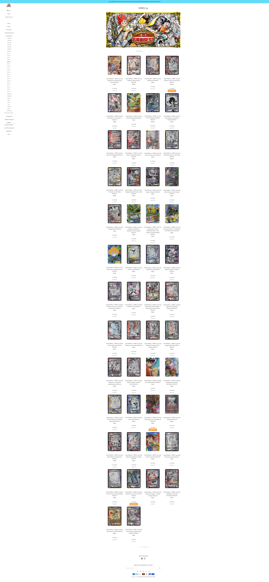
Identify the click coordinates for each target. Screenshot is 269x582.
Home (8, 23)
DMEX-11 (9, 70)
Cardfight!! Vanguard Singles (9, 123)
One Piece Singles (8, 128)
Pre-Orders (8, 29)
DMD (9, 102)
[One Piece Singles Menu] (13, 128)
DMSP (8, 106)
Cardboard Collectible (142, 576)
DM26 (8, 38)
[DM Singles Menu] (12, 36)
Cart (9, 10)
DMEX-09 (9, 74)
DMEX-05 (9, 82)
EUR (149, 571)
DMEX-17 (9, 57)
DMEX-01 (9, 91)
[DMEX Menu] (10, 51)
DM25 (8, 40)
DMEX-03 (9, 87)
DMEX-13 (9, 65)
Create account (8, 17)
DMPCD (9, 110)
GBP (140, 571)
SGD (137, 571)
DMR (9, 98)
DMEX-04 (9, 84)
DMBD (8, 94)
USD (143, 571)
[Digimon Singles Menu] (13, 120)
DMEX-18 (9, 55)
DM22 (8, 47)
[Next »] (148, 547)
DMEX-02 (9, 89)
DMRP (8, 49)
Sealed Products (9, 33)
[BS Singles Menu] (12, 116)
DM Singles (8, 36)
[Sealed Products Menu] (13, 33)
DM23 (8, 44)
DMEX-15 (9, 61)
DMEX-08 (9, 76)
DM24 (8, 42)
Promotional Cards (8, 113)
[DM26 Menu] (10, 39)
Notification (9, 131)
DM (9, 104)
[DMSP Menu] (10, 107)
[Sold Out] (114, 91)
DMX (9, 100)
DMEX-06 (9, 80)
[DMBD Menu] (11, 94)
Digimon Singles (9, 119)
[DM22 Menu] (10, 47)
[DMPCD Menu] (11, 111)
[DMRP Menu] (10, 49)
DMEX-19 (9, 53)
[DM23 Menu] (10, 45)
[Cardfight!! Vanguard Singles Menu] (14, 124)
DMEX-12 (9, 68)
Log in (8, 14)
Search (8, 26)
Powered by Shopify (151, 576)
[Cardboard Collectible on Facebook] (142, 558)
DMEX (8, 51)
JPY (146, 571)
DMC (9, 108)
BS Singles (8, 116)
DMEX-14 (9, 63)
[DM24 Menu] (10, 43)
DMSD (8, 96)
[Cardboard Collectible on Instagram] (144, 558)
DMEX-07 (9, 78)
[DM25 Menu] (10, 41)
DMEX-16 (9, 59)
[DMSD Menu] (10, 96)
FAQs (8, 134)
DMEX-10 (9, 72)
